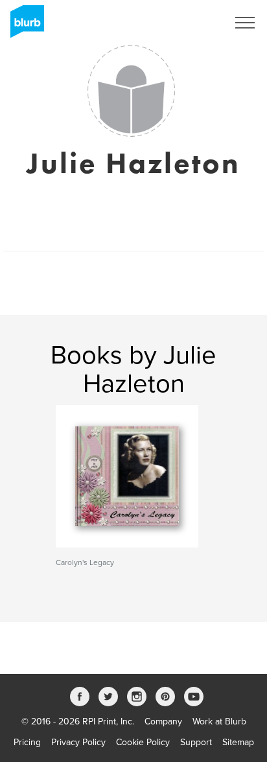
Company (163, 721)
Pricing (27, 742)
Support (196, 742)
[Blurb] (23, 25)
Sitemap (238, 742)
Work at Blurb (219, 721)
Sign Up (194, 22)
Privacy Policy (78, 742)
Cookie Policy (143, 742)
